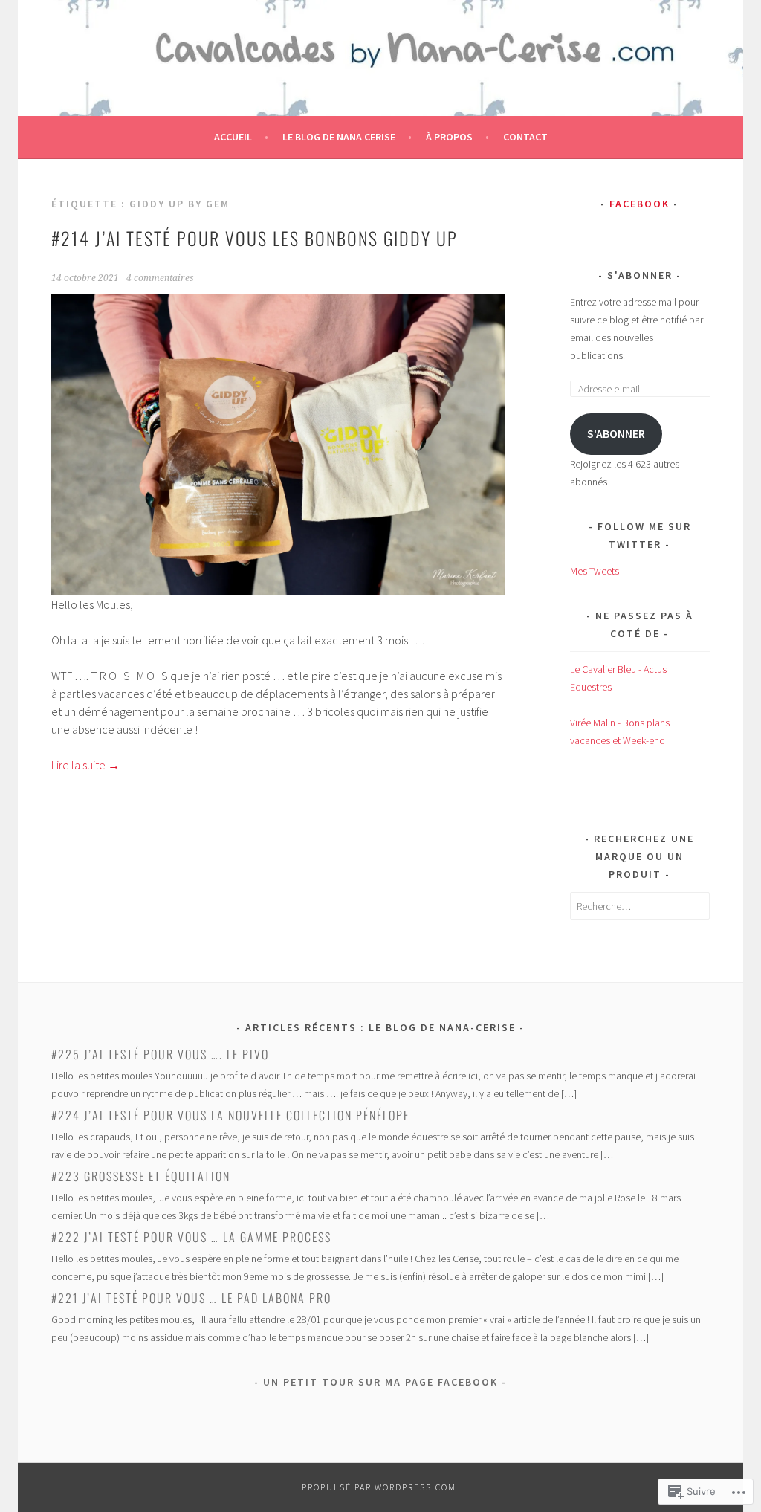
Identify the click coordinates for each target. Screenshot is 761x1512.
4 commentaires (160, 278)
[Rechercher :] (640, 906)
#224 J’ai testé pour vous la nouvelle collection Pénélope (230, 1115)
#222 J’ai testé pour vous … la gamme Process (191, 1237)
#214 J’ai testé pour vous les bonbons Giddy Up (254, 237)
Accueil (233, 136)
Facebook (639, 203)
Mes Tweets (594, 571)
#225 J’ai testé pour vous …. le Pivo (160, 1054)
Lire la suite (85, 764)
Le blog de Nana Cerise (338, 136)
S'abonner (640, 275)
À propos (449, 136)
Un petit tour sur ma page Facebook (380, 1382)
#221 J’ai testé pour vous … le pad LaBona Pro (191, 1298)
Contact (525, 136)
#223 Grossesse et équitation (140, 1176)
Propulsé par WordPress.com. (381, 1487)
